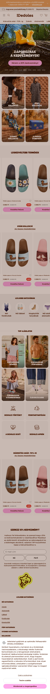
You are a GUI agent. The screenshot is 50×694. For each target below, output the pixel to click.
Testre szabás (25, 680)
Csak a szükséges (25, 675)
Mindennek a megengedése (25, 686)
